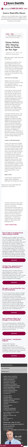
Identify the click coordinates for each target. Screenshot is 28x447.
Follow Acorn (5, 371)
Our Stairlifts (5, 368)
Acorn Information (7, 365)
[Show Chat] (22, 446)
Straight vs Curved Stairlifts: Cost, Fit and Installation (13, 289)
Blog (12, 34)
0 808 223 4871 (16, 8)
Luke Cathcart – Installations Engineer (11, 340)
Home (7, 34)
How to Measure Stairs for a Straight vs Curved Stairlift (11, 319)
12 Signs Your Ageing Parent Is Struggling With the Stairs (12, 266)
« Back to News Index (11, 224)
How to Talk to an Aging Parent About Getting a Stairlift (12, 233)
